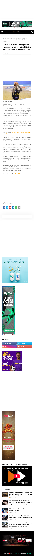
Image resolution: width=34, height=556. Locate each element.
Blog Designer (15, 553)
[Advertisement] (17, 67)
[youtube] (24, 346)
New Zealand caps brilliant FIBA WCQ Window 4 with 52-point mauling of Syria (20, 516)
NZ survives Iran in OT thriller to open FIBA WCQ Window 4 (19, 509)
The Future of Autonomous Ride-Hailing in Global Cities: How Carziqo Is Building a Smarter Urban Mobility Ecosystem (20, 524)
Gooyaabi (28, 553)
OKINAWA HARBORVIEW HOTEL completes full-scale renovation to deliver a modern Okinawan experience (20, 494)
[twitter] (24, 343)
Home (4, 38)
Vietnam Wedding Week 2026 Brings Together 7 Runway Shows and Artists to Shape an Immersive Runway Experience (20, 502)
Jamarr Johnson (21, 202)
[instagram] (9, 346)
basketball (8, 202)
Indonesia (14, 202)
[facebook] (9, 343)
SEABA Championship (12, 38)
